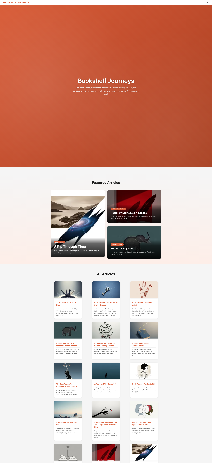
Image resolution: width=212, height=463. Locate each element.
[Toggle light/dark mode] (207, 2)
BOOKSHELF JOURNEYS (16, 2)
